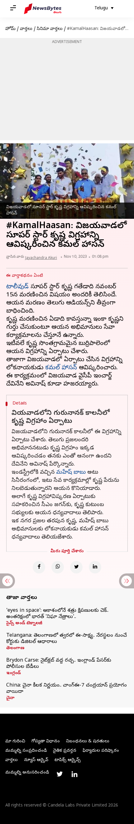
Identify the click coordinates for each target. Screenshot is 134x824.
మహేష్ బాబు (71, 473)
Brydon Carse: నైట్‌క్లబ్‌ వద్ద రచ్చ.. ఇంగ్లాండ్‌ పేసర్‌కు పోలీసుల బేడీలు (58, 664)
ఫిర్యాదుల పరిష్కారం (101, 751)
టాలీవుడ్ (17, 287)
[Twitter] (76, 567)
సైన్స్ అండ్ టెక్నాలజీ (24, 623)
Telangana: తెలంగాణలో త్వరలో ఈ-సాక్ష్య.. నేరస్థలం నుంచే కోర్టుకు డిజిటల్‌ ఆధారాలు (66, 639)
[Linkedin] (95, 567)
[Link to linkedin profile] (74, 774)
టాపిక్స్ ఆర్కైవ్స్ (68, 760)
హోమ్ (10, 29)
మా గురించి (15, 742)
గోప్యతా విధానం (45, 742)
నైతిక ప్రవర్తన (64, 751)
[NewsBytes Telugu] (42, 8)
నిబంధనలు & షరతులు (87, 742)
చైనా (10, 698)
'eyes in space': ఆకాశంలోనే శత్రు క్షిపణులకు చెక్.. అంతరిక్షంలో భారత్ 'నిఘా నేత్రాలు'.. (57, 614)
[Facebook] (39, 567)
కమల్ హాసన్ (61, 368)
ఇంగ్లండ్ (13, 673)
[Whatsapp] (57, 567)
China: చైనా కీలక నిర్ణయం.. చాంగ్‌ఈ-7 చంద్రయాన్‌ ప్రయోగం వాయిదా (66, 689)
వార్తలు (26, 29)
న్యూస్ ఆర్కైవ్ (36, 760)
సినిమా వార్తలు (50, 29)
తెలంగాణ (15, 648)
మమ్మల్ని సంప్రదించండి (26, 751)
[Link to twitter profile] (59, 774)
